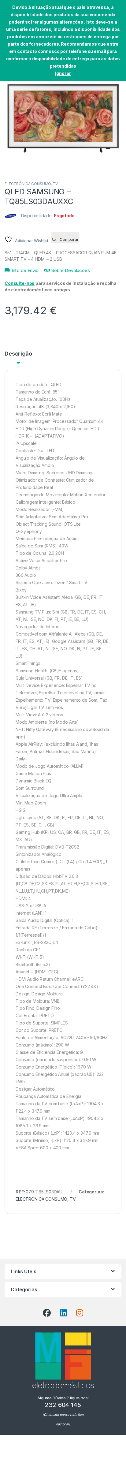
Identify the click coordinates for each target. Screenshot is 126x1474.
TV (55, 183)
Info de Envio (24, 270)
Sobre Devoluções (70, 270)
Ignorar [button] (63, 73)
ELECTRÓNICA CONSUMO (28, 183)
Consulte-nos (20, 283)
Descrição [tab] (18, 354)
